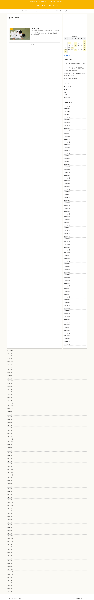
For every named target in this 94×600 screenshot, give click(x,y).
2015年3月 (67, 313)
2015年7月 (67, 302)
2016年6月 (67, 272)
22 (84, 47)
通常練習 (67, 97)
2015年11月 (67, 291)
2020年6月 (67, 142)
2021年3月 (67, 131)
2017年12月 (67, 222)
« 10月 (66, 55)
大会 (66, 92)
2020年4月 (67, 147)
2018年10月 (67, 194)
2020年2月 (67, 150)
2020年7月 (67, 139)
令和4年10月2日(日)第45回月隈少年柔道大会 (74, 64)
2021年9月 (67, 119)
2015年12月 (67, 288)
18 (72, 47)
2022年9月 (67, 108)
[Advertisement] (34, 23)
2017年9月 (67, 230)
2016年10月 (67, 261)
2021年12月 (67, 114)
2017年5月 (67, 241)
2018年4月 (67, 211)
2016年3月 (67, 280)
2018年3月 (67, 214)
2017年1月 (67, 252)
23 (66, 49)
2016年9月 (67, 263)
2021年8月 (67, 122)
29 (84, 49)
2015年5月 (67, 308)
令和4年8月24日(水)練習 (70, 78)
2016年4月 (67, 277)
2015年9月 (67, 297)
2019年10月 (67, 161)
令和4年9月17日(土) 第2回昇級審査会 (74, 68)
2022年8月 (67, 111)
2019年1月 (67, 186)
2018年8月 (67, 200)
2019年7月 (67, 169)
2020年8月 (67, 136)
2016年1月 (67, 286)
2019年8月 (67, 167)
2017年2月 (67, 250)
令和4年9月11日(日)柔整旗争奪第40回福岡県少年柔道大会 (74, 74)
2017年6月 (67, 239)
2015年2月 (67, 316)
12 (75, 45)
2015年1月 (67, 319)
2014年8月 (67, 333)
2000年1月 (67, 344)
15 (84, 45)
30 (66, 52)
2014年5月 (67, 341)
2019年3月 (67, 180)
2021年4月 (67, 128)
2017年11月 (67, 225)
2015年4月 (67, 310)
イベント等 (68, 86)
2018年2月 (67, 216)
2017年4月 (67, 244)
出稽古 (67, 89)
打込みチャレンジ (69, 95)
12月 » (70, 55)
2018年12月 (67, 189)
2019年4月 (67, 178)
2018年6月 (67, 205)
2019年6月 (67, 172)
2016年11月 (67, 258)
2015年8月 (67, 299)
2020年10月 (67, 133)
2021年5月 (67, 125)
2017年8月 (67, 233)
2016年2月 (67, 283)
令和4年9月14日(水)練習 (70, 70)
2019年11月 (67, 158)
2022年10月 (67, 106)
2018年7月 (67, 203)
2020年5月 (67, 144)
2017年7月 (67, 236)
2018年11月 (67, 191)
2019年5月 (67, 175)
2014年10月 (67, 327)
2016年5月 (67, 274)
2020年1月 (67, 153)
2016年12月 (67, 255)
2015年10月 (67, 294)
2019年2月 (67, 183)
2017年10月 (67, 227)
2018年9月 (67, 197)
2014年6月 (67, 338)
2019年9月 (67, 164)
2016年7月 (67, 269)
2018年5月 (67, 208)
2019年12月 (67, 156)
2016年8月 (67, 266)
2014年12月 (67, 322)
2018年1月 (67, 219)
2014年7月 (67, 335)
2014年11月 (67, 324)
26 (75, 49)
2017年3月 (67, 247)
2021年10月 (67, 117)
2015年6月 (67, 305)
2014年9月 (67, 330)
